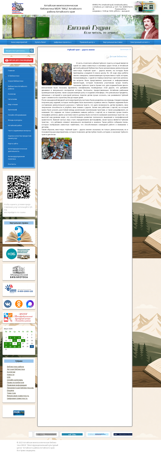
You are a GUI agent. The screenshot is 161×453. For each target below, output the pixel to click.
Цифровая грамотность (17, 398)
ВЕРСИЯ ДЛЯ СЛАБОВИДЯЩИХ (20, 60)
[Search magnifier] (32, 51)
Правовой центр (86, 42)
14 (23, 340)
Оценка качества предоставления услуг (20, 137)
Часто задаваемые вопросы (19, 130)
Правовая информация (17, 385)
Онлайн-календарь (15, 380)
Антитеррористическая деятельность (17, 150)
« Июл (6, 352)
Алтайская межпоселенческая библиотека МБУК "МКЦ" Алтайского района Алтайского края (61, 8)
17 (6, 343)
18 (10, 343)
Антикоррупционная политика (16, 157)
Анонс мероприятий (19, 42)
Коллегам (12, 94)
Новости (10, 374)
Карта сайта (13, 143)
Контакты (12, 164)
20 (19, 343)
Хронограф (12, 109)
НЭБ (8, 377)
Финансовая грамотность (18, 395)
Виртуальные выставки (112, 42)
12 (14, 340)
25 (10, 346)
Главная (11, 70)
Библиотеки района (15, 366)
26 (14, 346)
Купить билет (40, 42)
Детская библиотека (16, 369)
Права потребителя (15, 382)
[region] (80, 27)
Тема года (11, 393)
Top (155, 447)
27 (19, 346)
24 (6, 346)
